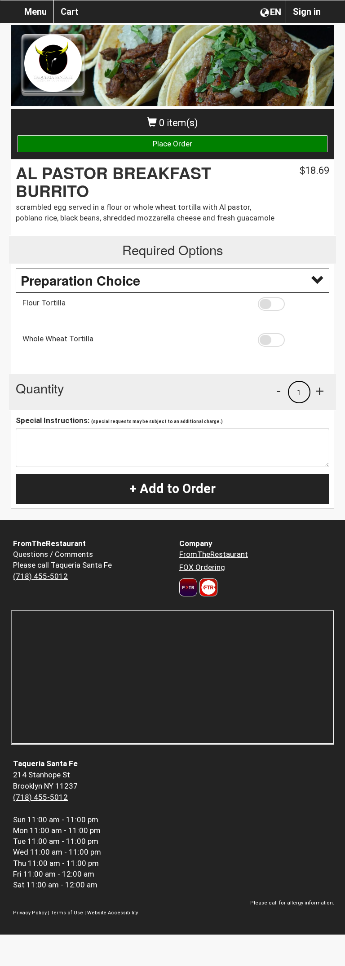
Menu (35, 11)
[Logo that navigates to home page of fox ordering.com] (207, 587)
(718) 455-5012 (40, 576)
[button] (290, 304)
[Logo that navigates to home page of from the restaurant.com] (188, 587)
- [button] (278, 390)
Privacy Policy (30, 913)
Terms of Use (67, 913)
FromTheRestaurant (213, 554)
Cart (70, 11)
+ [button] (320, 390)
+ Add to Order (172, 488)
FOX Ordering (202, 567)
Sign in (307, 11)
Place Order (172, 143)
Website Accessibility (112, 913)
